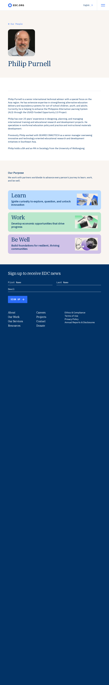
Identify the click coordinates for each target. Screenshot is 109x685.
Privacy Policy (71, 319)
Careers (41, 312)
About (11, 312)
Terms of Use (71, 315)
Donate (40, 325)
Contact (41, 321)
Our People (17, 24)
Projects (41, 316)
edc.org (16, 5)
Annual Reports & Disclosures (80, 322)
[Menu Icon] (103, 5)
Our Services (15, 321)
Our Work (13, 316)
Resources (14, 325)
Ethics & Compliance (75, 312)
